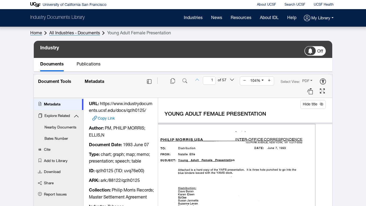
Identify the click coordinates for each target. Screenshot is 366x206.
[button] (319, 18)
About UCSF (266, 4)
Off (320, 51)
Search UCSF (295, 4)
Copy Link (106, 119)
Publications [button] (88, 64)
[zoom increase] (269, 81)
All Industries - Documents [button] (74, 33)
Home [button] (36, 33)
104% (255, 81)
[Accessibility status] (323, 81)
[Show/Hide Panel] (149, 81)
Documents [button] (52, 64)
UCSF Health (324, 4)
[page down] (232, 80)
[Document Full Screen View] (322, 91)
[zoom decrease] (244, 81)
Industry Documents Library (57, 17)
